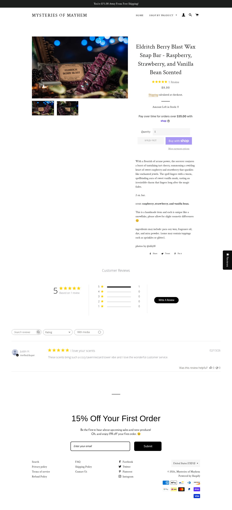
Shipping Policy (83, 467)
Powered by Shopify (189, 476)
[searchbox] (23, 332)
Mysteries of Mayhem (59, 15)
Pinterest (127, 472)
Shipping (153, 95)
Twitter (126, 467)
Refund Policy (39, 476)
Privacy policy (39, 467)
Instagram (127, 476)
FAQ (77, 462)
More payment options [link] (178, 148)
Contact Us (81, 472)
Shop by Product (161, 15)
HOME (140, 15)
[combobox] (58, 332)
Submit (148, 446)
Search (35, 462)
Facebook (127, 462)
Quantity (145, 132)
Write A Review (166, 300)
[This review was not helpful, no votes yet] (217, 368)
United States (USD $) (184, 463)
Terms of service (41, 472)
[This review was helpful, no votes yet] (211, 368)
